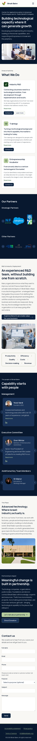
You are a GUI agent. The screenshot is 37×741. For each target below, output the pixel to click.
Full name (5, 648)
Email (3, 656)
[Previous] (3, 221)
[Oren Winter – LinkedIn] (6, 461)
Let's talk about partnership (14, 615)
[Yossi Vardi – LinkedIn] (6, 423)
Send (6, 715)
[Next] (33, 221)
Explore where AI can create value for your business (17, 317)
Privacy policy (28, 728)
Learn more (20, 113)
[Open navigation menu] (33, 3)
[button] (18, 98)
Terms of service (11, 733)
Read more (9, 418)
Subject (4, 687)
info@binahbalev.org (26, 733)
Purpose (4, 679)
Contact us (9, 113)
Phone (4, 665)
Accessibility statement (13, 728)
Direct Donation (10, 620)
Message (5, 695)
